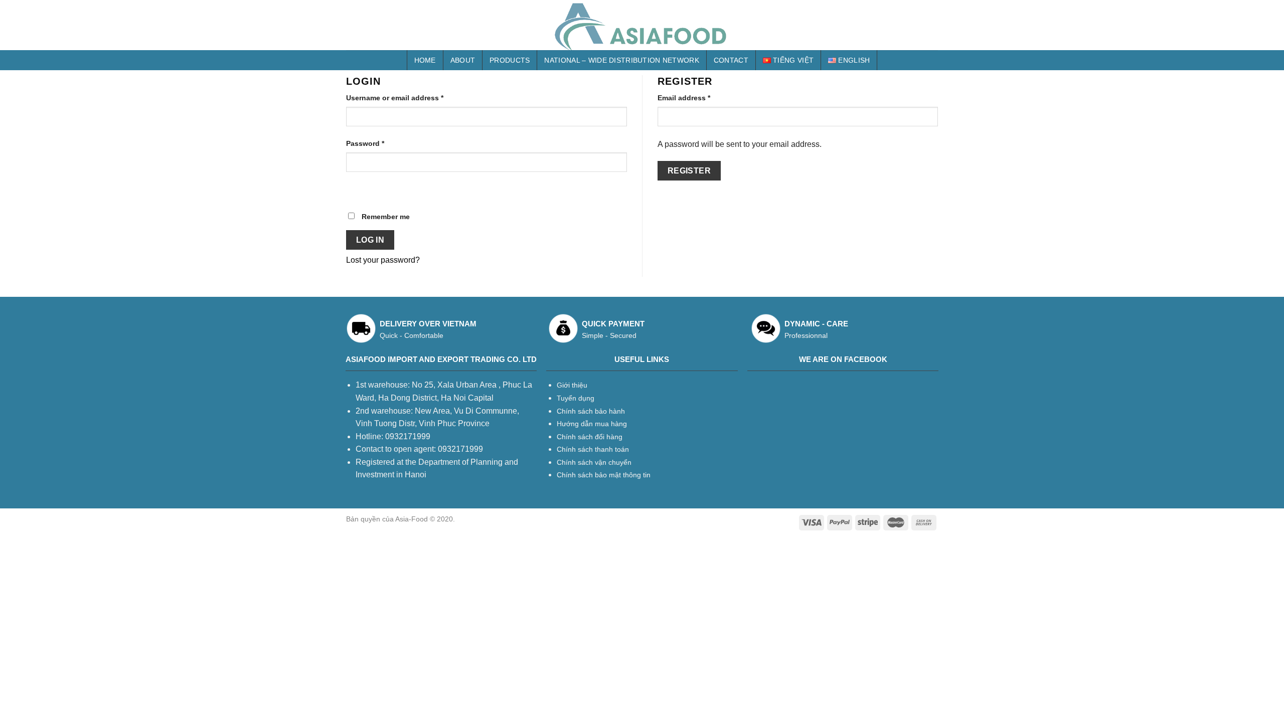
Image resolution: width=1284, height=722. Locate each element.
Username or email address (394, 98)
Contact (731, 60)
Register (689, 170)
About (462, 60)
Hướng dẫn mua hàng (592, 424)
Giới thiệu (572, 385)
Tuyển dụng (575, 398)
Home (425, 60)
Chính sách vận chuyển (594, 462)
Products (510, 60)
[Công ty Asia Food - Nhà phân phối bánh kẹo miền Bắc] (642, 25)
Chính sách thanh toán (593, 449)
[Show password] (356, 189)
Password (365, 143)
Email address (684, 98)
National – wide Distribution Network (621, 60)
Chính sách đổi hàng (589, 437)
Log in (370, 240)
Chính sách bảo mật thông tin (604, 475)
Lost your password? (383, 260)
